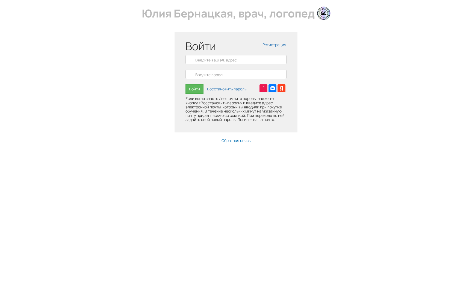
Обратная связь (236, 140)
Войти (194, 88)
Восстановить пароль (226, 88)
